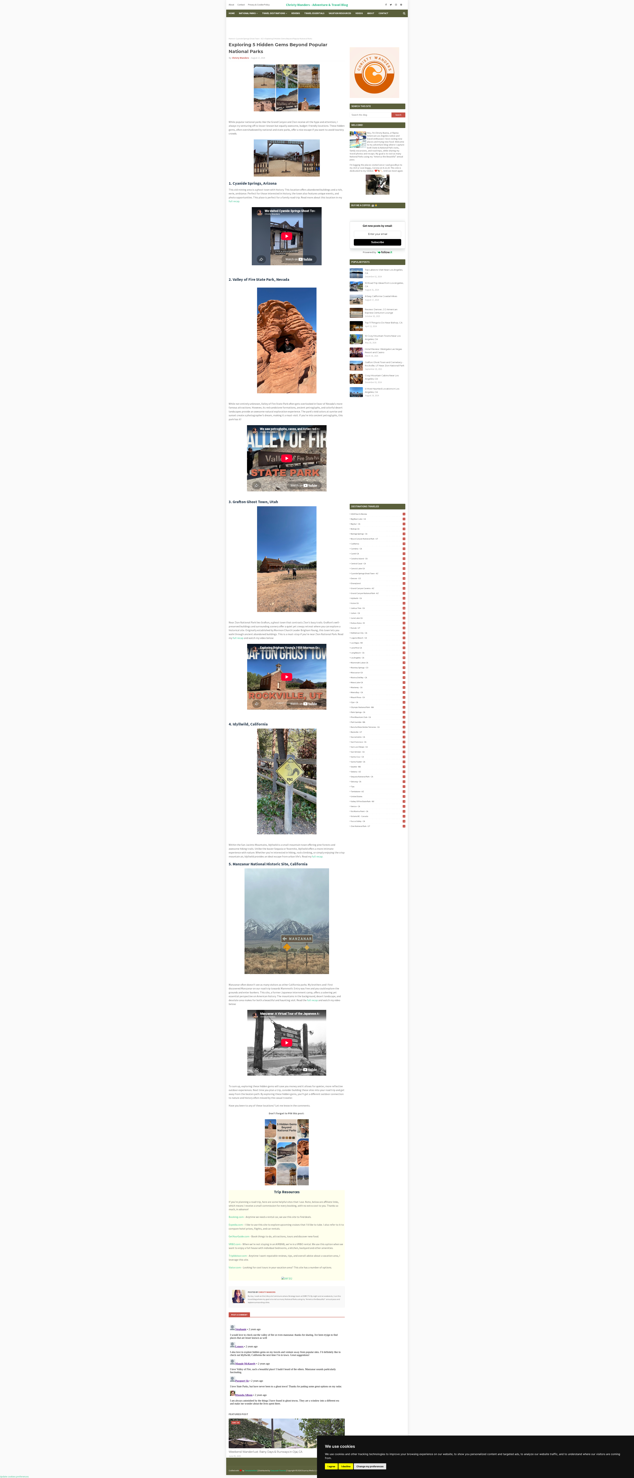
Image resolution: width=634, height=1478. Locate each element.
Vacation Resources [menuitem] (340, 13)
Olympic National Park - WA (377, 707)
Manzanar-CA (377, 672)
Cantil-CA (377, 553)
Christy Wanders (240, 57)
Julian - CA (377, 613)
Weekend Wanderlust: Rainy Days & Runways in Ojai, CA (265, 1451)
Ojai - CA (377, 702)
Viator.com (235, 1267)
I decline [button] (346, 1466)
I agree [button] (331, 1466)
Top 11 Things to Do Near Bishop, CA (383, 322)
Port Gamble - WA (377, 722)
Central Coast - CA (377, 563)
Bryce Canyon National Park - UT (377, 538)
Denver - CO (377, 578)
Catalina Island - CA (377, 558)
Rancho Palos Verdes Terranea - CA (377, 727)
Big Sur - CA (377, 524)
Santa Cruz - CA (377, 757)
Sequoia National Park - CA (377, 776)
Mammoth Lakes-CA (377, 662)
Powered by (369, 252)
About (231, 4)
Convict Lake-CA (377, 568)
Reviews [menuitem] (295, 13)
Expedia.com (236, 1224)
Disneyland (377, 583)
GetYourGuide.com (239, 1236)
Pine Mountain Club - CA (377, 717)
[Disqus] (287, 1365)
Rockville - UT (377, 732)
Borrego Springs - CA (377, 534)
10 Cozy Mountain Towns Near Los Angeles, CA (383, 337)
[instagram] (396, 5)
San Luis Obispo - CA (377, 747)
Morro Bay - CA (377, 692)
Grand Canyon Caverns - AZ (377, 588)
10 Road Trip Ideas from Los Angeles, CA (384, 285)
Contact (241, 4)
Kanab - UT (377, 628)
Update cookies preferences (14, 1476)
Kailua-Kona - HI (377, 623)
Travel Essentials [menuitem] (314, 13)
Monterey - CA (377, 687)
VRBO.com (235, 1244)
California (377, 543)
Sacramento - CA (377, 737)
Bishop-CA (377, 529)
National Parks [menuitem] (247, 13)
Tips (377, 786)
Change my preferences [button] (370, 1466)
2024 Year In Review (377, 514)
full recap (234, 201)
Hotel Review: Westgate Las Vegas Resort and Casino (383, 351)
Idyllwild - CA (377, 598)
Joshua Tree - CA (377, 608)
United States (377, 796)
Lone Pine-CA (377, 648)
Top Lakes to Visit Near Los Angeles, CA (384, 271)
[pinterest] (401, 5)
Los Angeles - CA (377, 657)
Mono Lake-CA (377, 682)
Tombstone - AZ (377, 791)
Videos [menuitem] (359, 13)
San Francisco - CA (377, 742)
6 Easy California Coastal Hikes (381, 296)
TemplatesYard (251, 1470)
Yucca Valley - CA (377, 821)
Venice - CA (377, 806)
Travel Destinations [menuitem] (273, 13)
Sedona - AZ (377, 771)
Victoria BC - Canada (377, 816)
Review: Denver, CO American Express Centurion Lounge (381, 311)
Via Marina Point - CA (377, 811)
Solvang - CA (377, 781)
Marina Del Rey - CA (377, 677)
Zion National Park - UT (377, 826)
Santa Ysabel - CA (377, 761)
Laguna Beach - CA (377, 638)
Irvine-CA (377, 603)
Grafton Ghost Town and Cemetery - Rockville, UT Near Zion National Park (384, 364)
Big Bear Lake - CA (377, 519)
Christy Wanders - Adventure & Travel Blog (317, 5)
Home (231, 38)
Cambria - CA (377, 548)
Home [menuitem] (232, 13)
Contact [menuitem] (383, 13)
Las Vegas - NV (377, 643)
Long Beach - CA (377, 652)
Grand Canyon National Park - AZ (377, 593)
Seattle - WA (377, 766)
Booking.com (236, 1217)
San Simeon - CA (377, 752)
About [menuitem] (370, 13)
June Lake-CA (377, 618)
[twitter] (391, 5)
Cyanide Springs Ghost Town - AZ (249, 38)
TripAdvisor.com (238, 1255)
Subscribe (377, 242)
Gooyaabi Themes (278, 1470)
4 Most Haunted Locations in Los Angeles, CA (382, 390)
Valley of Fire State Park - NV (377, 801)
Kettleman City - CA (377, 633)
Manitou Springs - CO (377, 667)
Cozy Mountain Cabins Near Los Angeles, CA (382, 377)
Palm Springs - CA (377, 712)
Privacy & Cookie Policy (259, 4)
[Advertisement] (317, 27)
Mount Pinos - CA (377, 697)
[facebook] (386, 5)
